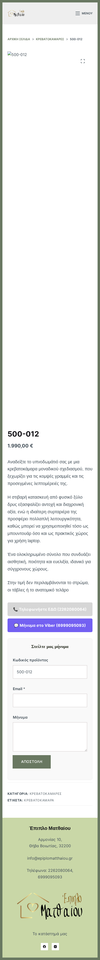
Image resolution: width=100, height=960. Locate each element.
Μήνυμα (20, 717)
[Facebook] (44, 946)
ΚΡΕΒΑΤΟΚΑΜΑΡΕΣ (46, 794)
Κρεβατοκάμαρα (39, 800)
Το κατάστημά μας (50, 933)
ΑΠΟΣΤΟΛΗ (31, 761)
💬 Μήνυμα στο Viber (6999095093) (50, 625)
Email (19, 688)
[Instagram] (55, 946)
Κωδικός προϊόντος (30, 660)
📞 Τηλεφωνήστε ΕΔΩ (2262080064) (50, 609)
